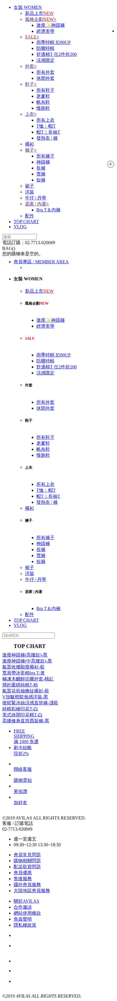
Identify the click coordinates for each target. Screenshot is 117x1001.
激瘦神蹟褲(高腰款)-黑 (24, 655)
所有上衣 (45, 120)
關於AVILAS (26, 901)
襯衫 (29, 144)
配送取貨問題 (27, 866)
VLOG (20, 226)
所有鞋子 (45, 90)
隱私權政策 (25, 925)
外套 (31, 66)
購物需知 (23, 780)
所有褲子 (45, 156)
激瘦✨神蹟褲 (50, 25)
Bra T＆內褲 (48, 209)
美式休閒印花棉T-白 (22, 714)
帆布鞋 (43, 102)
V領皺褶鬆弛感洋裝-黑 (25, 696)
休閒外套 (45, 78)
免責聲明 (23, 919)
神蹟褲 (43, 162)
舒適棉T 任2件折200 (56, 54)
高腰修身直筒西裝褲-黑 (25, 720)
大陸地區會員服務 (32, 890)
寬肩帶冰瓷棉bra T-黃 (23, 672)
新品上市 (39, 13)
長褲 (40, 168)
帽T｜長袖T (48, 132)
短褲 (40, 180)
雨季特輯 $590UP (53, 42)
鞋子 (31, 84)
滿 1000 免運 (45, 971)
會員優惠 (23, 872)
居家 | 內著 (37, 203)
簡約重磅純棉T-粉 (20, 684)
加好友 (20, 802)
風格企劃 (40, 19)
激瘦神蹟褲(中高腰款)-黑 (27, 661)
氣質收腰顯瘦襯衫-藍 (23, 666)
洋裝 (29, 191)
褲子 (31, 150)
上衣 (31, 114)
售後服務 (23, 878)
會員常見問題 (27, 854)
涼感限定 (45, 60)
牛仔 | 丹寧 (35, 197)
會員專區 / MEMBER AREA (41, 261)
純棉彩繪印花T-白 (20, 708)
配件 (29, 215)
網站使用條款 (27, 913)
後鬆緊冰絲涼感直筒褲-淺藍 (30, 702)
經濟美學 (45, 31)
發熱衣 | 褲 (47, 138)
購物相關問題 (27, 860)
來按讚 (20, 791)
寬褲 (40, 174)
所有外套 (45, 72)
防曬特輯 (45, 48)
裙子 (29, 186)
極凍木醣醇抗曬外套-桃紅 (28, 678)
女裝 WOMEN (28, 7)
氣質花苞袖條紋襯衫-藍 (25, 690)
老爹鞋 (43, 96)
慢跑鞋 (43, 108)
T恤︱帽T (46, 126)
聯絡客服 (23, 769)
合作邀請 (23, 907)
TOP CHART (26, 221)
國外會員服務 (27, 884)
